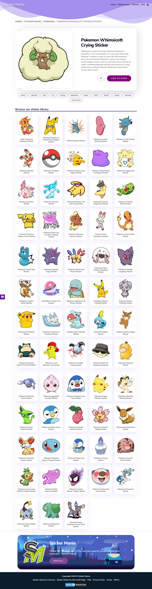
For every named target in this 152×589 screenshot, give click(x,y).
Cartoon (34, 95)
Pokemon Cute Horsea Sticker (125, 140)
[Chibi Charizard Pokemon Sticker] (26, 125)
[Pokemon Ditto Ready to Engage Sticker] (100, 158)
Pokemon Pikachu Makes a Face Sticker (26, 235)
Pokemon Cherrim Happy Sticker (100, 428)
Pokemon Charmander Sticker (125, 235)
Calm (96, 95)
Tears (86, 95)
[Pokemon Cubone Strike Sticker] (26, 288)
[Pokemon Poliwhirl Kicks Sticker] (26, 384)
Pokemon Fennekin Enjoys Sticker (26, 459)
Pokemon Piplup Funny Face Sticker (76, 397)
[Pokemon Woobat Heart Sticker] (76, 350)
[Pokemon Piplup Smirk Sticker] (51, 415)
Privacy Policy (99, 580)
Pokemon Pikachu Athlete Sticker (101, 302)
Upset (117, 95)
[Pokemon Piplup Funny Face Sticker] (76, 384)
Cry (53, 95)
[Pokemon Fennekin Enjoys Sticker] (26, 445)
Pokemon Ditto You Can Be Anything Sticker (51, 235)
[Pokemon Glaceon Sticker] (51, 189)
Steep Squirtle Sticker (76, 141)
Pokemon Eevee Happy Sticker (125, 333)
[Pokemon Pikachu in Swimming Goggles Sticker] (51, 125)
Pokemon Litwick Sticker (101, 459)
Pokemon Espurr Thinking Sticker (125, 302)
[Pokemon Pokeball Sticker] (51, 158)
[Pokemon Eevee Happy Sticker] (125, 319)
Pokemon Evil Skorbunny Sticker (100, 235)
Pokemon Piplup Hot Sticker (76, 459)
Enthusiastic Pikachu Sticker (26, 333)
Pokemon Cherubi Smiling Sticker (76, 428)
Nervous (128, 95)
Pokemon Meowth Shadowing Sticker (100, 364)
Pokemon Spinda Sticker (26, 172)
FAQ (89, 580)
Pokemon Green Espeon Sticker (26, 428)
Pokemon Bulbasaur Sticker (51, 525)
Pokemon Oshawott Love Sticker (101, 490)
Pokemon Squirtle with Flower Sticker (76, 302)
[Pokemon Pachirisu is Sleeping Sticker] (51, 319)
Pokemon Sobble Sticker (101, 333)
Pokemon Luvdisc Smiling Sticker (101, 140)
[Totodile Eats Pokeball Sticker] (76, 319)
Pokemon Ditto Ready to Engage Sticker (101, 172)
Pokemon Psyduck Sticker (125, 364)
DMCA (116, 580)
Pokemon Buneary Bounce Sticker (76, 235)
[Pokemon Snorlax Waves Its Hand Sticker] (26, 350)
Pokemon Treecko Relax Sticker (125, 203)
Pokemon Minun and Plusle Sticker (76, 270)
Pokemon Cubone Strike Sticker (26, 302)
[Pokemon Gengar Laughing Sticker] (125, 256)
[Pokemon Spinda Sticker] (26, 158)
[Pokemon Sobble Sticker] (100, 319)
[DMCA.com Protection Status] (76, 586)
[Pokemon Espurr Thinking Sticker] (125, 288)
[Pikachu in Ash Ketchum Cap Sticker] (51, 350)
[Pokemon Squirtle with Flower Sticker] (76, 288)
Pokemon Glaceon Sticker (51, 203)
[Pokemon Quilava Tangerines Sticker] (100, 189)
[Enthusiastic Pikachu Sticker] (26, 319)
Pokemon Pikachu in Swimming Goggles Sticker (51, 140)
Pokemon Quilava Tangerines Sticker (100, 203)
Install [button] (59, 561)
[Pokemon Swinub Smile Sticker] (125, 445)
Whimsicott (76, 100)
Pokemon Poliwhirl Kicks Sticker (26, 397)
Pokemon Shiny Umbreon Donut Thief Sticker (76, 524)
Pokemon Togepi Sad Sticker (125, 172)
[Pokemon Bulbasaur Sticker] (51, 510)
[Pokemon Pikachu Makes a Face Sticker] (26, 220)
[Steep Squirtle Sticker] (76, 126)
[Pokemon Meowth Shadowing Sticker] (100, 350)
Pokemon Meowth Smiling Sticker (125, 397)
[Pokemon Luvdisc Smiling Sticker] (100, 125)
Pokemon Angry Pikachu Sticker (100, 397)
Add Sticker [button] (119, 78)
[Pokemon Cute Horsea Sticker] (125, 125)
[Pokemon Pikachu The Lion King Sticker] (76, 189)
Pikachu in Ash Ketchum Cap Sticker (51, 364)
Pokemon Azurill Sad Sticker (26, 270)
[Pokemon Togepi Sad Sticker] (125, 158)
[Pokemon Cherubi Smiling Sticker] (76, 415)
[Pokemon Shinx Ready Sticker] (26, 510)
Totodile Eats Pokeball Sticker (76, 333)
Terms (109, 580)
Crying (62, 95)
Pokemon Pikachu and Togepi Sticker (76, 172)
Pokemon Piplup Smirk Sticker (51, 428)
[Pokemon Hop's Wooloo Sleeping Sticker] (100, 255)
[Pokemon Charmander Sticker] (125, 220)
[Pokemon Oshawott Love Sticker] (100, 476)
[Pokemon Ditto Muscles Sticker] (51, 476)
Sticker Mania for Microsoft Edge (71, 580)
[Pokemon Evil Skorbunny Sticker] (100, 220)
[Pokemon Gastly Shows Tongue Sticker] (76, 476)
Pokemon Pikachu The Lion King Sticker (76, 203)
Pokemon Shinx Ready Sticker (26, 525)
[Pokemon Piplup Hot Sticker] (76, 445)
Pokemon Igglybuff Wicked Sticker (51, 397)
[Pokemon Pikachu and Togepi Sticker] (76, 158)
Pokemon (74, 95)
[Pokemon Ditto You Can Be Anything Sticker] (51, 220)
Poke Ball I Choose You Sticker (51, 302)
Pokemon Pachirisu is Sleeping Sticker (51, 333)
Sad (44, 95)
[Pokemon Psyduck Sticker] (125, 350)
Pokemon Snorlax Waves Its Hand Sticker (26, 364)
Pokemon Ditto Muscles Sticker (51, 490)
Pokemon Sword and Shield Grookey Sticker (26, 490)
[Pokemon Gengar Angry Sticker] (51, 256)
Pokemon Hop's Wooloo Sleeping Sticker (101, 270)
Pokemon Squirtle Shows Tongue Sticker (51, 459)
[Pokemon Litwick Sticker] (100, 445)
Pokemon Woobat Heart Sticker (76, 364)
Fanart (106, 95)
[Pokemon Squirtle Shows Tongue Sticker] (51, 445)
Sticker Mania (14, 4)
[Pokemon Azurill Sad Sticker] (26, 256)
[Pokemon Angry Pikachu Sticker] (100, 384)
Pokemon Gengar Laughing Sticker (126, 270)
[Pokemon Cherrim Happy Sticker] (100, 415)
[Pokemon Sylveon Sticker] (26, 189)
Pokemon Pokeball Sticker (51, 172)
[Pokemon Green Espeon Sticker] (26, 415)
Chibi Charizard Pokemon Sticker (26, 140)
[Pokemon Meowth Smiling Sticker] (125, 384)
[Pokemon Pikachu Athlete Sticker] (100, 288)
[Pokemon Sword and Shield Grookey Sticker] (26, 476)
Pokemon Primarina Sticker (126, 490)
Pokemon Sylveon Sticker (26, 203)
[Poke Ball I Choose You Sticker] (51, 288)
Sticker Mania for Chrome (44, 580)
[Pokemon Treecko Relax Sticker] (125, 189)
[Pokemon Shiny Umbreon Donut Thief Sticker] (76, 510)
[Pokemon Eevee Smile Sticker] (125, 415)
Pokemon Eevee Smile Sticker (126, 428)
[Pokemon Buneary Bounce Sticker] (76, 220)
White (22, 95)
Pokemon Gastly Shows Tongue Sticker (76, 490)
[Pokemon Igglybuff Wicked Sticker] (51, 384)
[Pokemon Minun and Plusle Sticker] (76, 256)
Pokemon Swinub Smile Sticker (126, 459)
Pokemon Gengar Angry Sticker (51, 270)
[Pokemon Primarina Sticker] (125, 476)
